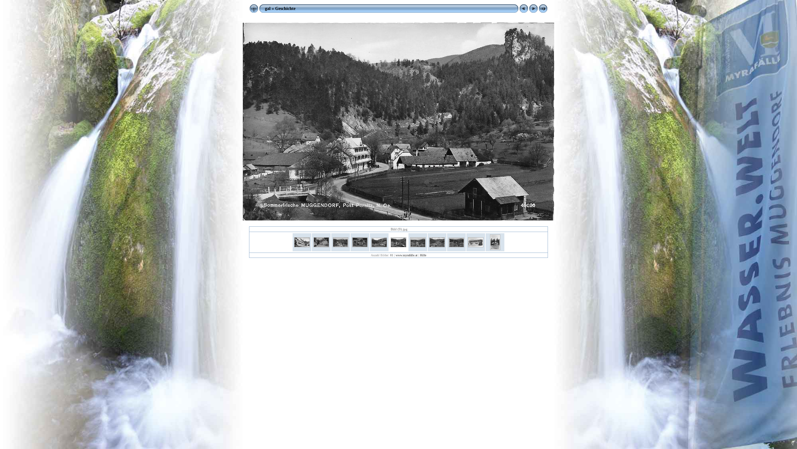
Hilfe (423, 255)
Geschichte (285, 8)
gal (268, 8)
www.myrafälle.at (406, 255)
